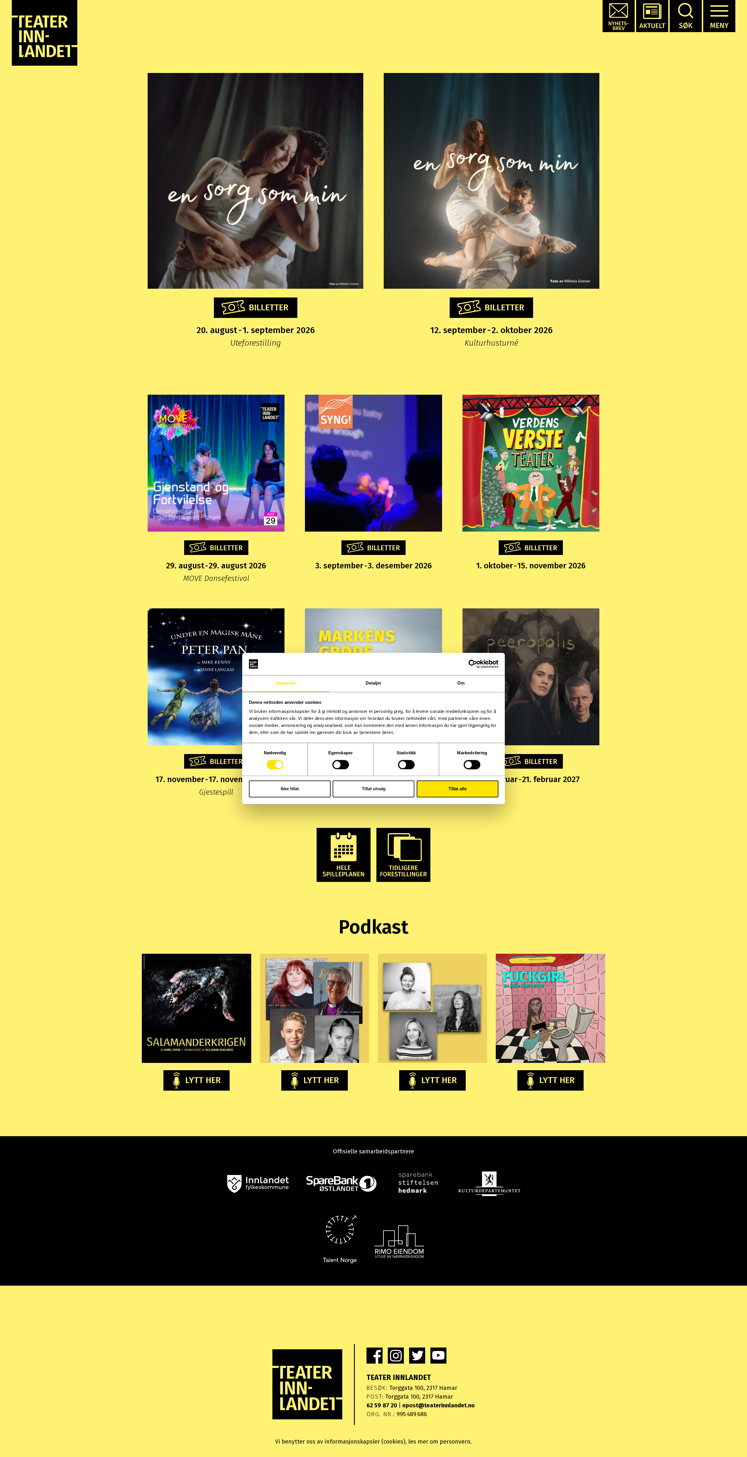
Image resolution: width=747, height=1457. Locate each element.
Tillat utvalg (373, 788)
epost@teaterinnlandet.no (438, 1405)
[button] (619, 16)
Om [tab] (461, 683)
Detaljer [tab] (374, 683)
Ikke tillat (290, 788)
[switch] (340, 764)
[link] (374, 1356)
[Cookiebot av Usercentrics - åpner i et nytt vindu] (472, 663)
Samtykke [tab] (286, 683)
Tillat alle (457, 788)
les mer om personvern (439, 1441)
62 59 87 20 (381, 1405)
